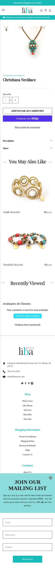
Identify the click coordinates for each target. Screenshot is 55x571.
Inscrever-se (27, 559)
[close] (50, 477)
